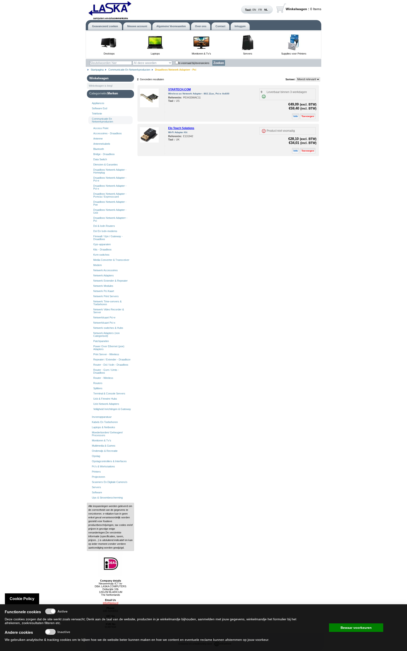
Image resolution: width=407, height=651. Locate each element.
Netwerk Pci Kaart (103, 291)
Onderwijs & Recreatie (105, 450)
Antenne (98, 138)
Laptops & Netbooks (103, 427)
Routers (97, 383)
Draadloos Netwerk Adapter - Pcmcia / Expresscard (109, 195)
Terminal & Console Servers (109, 393)
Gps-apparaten (102, 244)
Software (97, 492)
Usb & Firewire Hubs (105, 398)
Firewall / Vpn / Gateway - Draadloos (108, 238)
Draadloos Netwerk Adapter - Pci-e (109, 179)
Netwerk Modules (103, 285)
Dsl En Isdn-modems (105, 231)
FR (260, 9)
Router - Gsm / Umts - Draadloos (106, 371)
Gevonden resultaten (152, 79)
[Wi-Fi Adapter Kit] (149, 141)
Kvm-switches (101, 254)
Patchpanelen (101, 341)
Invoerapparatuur (102, 416)
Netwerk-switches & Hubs (108, 327)
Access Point (100, 128)
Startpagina (97, 69)
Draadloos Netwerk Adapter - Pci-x (109, 187)
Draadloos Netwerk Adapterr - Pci (110, 219)
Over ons (200, 26)
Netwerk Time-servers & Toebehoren (107, 303)
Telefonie (97, 113)
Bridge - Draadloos (104, 154)
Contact (220, 26)
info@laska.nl (110, 602)
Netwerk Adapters (103, 275)
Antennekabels (101, 143)
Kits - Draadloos (102, 249)
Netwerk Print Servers (106, 296)
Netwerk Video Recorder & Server (108, 311)
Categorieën (98, 93)
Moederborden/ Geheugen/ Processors (107, 434)
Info (295, 116)
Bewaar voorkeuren (356, 628)
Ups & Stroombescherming (107, 497)
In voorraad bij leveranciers (193, 63)
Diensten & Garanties (105, 164)
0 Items (303, 9)
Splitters (97, 388)
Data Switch (100, 159)
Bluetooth (98, 149)
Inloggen (240, 26)
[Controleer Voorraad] (264, 96)
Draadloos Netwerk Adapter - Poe (109, 203)
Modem (97, 265)
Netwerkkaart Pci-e (104, 317)
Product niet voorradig (281, 130)
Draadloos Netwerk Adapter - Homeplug (109, 171)
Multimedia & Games (103, 445)
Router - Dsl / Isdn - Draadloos (110, 364)
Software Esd (99, 108)
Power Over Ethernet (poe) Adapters (108, 348)
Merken (112, 93)
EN (254, 9)
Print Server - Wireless (106, 354)
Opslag (96, 456)
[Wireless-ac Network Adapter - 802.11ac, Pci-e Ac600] (149, 106)
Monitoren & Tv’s (201, 53)
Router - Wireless (103, 377)
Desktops (109, 53)
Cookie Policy (22, 599)
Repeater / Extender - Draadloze (111, 359)
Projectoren (98, 476)
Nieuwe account (137, 26)
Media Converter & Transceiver (111, 259)
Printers (96, 471)
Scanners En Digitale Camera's (109, 482)
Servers (247, 53)
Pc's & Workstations (103, 466)
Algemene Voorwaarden (171, 26)
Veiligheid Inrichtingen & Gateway (112, 409)
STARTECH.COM (179, 89)
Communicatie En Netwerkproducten (129, 69)
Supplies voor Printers (293, 53)
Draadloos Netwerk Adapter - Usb (109, 211)
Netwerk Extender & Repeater (110, 280)
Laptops (155, 53)
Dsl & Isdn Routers (104, 225)
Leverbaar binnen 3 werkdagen (287, 92)
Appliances (98, 103)
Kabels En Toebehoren (105, 422)
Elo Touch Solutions (181, 128)
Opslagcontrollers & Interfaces (109, 461)
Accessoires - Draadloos (107, 133)
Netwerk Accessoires (105, 270)
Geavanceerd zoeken (105, 26)
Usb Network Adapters (106, 403)
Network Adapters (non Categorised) (106, 334)
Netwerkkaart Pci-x (104, 322)
